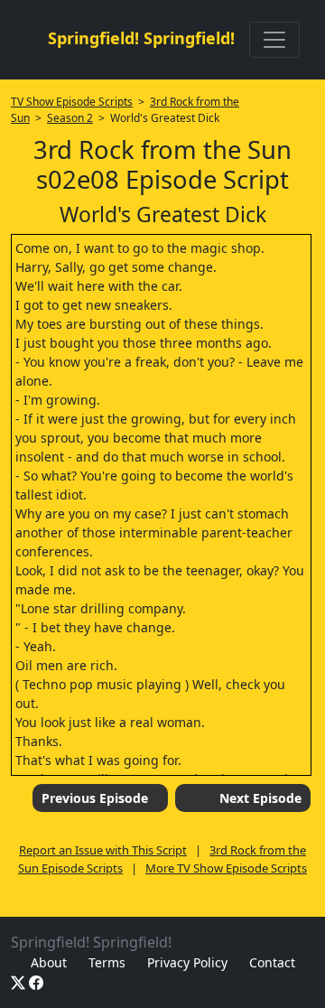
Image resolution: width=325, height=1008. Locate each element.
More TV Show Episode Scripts (226, 868)
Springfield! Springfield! (141, 38)
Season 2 (70, 118)
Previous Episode (95, 798)
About (49, 962)
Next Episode (260, 798)
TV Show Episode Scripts (72, 101)
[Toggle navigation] (274, 40)
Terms (106, 962)
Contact (272, 962)
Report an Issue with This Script (103, 850)
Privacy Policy (187, 962)
